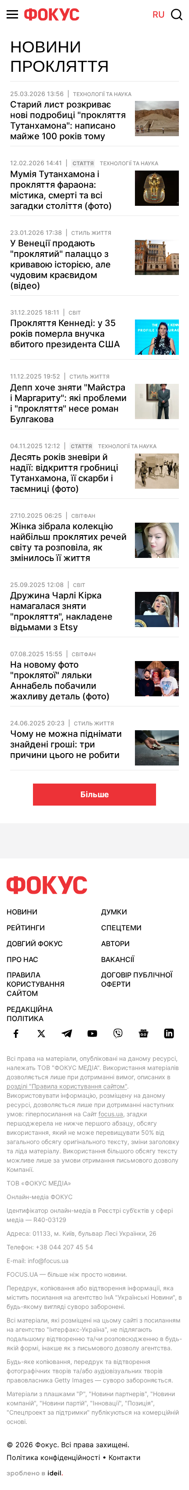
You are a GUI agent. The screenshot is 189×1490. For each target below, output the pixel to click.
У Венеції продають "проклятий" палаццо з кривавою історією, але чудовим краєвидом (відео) (60, 264)
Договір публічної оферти (136, 979)
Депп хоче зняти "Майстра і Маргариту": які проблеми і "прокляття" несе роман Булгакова (68, 403)
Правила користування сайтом (36, 984)
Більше (94, 794)
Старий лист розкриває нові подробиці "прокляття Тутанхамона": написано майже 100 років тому (68, 120)
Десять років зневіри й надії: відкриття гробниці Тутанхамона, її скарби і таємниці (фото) (64, 473)
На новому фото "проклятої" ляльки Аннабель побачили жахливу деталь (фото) (60, 680)
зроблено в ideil (35, 1474)
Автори (115, 943)
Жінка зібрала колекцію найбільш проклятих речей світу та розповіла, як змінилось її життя (68, 542)
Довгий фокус (35, 943)
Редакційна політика (30, 1014)
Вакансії (117, 959)
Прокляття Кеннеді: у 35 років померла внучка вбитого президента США (65, 333)
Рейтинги (26, 927)
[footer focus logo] (47, 885)
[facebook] (15, 1033)
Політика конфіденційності (53, 1457)
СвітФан (83, 516)
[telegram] (66, 1033)
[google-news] (143, 1033)
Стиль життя (91, 233)
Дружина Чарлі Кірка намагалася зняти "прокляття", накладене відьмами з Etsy (61, 611)
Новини (22, 911)
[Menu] (12, 14)
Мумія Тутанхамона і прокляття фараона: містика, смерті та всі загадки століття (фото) (61, 190)
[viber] (117, 1033)
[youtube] (92, 1033)
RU (159, 14)
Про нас (22, 959)
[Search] (176, 14)
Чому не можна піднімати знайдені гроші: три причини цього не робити (66, 744)
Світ (75, 313)
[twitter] (41, 1033)
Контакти (125, 1457)
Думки (114, 911)
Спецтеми (121, 927)
